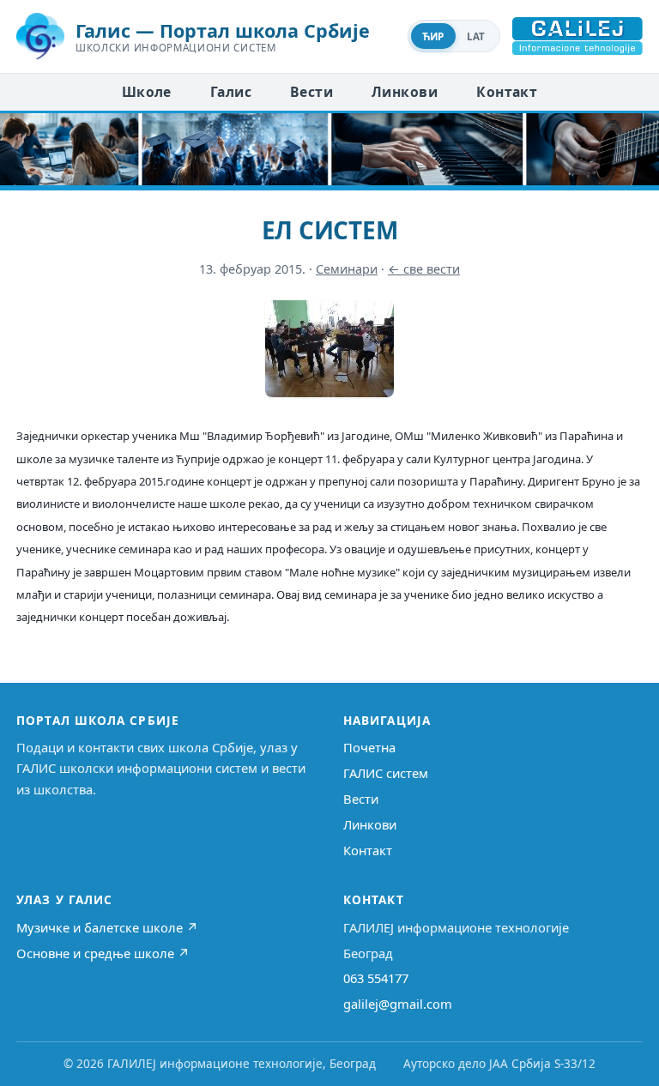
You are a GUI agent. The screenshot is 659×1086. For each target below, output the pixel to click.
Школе (147, 91)
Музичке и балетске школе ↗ (107, 927)
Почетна (369, 747)
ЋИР (433, 36)
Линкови (405, 91)
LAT (476, 36)
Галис (230, 91)
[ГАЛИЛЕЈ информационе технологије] (577, 36)
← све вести (424, 269)
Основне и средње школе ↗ (103, 953)
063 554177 (375, 977)
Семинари (347, 269)
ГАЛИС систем (385, 772)
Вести (311, 91)
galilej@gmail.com (397, 1003)
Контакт (506, 91)
